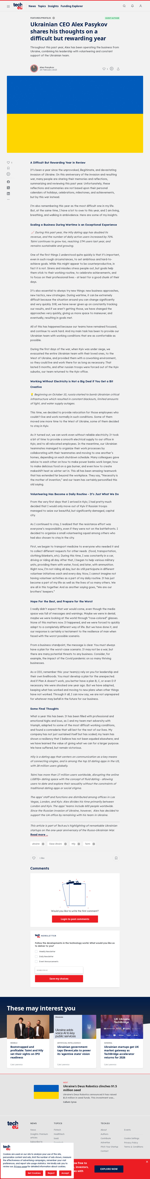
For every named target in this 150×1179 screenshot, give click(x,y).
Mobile (13, 1043)
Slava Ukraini (55, 843)
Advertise (105, 1142)
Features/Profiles (40, 17)
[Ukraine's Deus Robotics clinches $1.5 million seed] (46, 1092)
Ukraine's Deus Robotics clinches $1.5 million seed (90, 1088)
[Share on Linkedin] (8, 193)
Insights (53, 6)
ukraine (36, 843)
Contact (104, 1151)
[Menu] (8, 6)
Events (127, 1130)
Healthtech (59, 1134)
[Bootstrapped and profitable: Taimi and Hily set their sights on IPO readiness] (28, 1027)
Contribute (106, 1138)
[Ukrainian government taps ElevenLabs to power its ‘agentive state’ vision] (75, 1027)
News (32, 6)
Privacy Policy (131, 1142)
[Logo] (19, 6)
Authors (104, 1134)
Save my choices (59, 978)
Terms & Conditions (133, 1146)
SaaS (56, 1138)
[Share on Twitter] (8, 187)
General (108, 1043)
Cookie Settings (131, 1138)
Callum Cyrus (69, 1102)
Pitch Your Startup (109, 1146)
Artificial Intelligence (69, 1043)
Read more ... (39, 834)
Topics (42, 6)
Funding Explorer (72, 6)
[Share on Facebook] (8, 181)
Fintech (57, 1130)
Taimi (87, 843)
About (104, 1130)
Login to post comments (75, 919)
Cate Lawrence (16, 1064)
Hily (73, 843)
